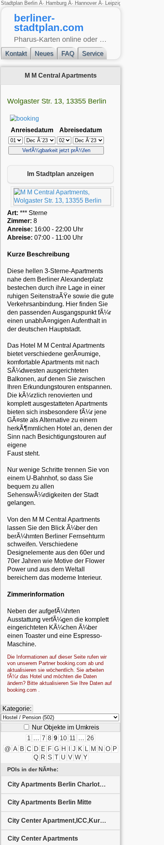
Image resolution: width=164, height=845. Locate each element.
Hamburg (56, 3)
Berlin (31, 3)
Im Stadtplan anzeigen (60, 173)
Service (92, 53)
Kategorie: (16, 708)
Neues (44, 53)
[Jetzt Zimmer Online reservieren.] (24, 118)
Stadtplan (12, 3)
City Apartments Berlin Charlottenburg (64, 784)
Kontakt (16, 53)
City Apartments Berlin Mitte (50, 802)
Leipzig (113, 3)
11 (72, 738)
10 (63, 738)
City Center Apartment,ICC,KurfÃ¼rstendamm (64, 820)
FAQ (67, 53)
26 (90, 738)
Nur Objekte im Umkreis (64, 727)
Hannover (85, 3)
